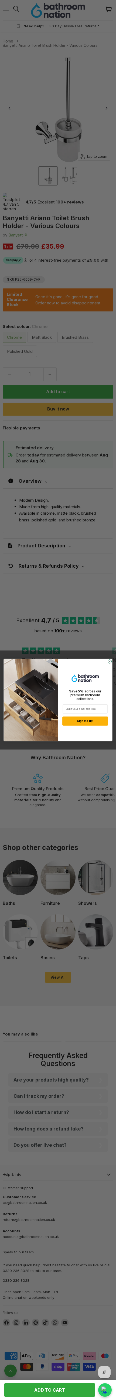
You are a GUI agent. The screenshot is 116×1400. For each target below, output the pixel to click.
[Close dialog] (109, 661)
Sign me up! (85, 721)
